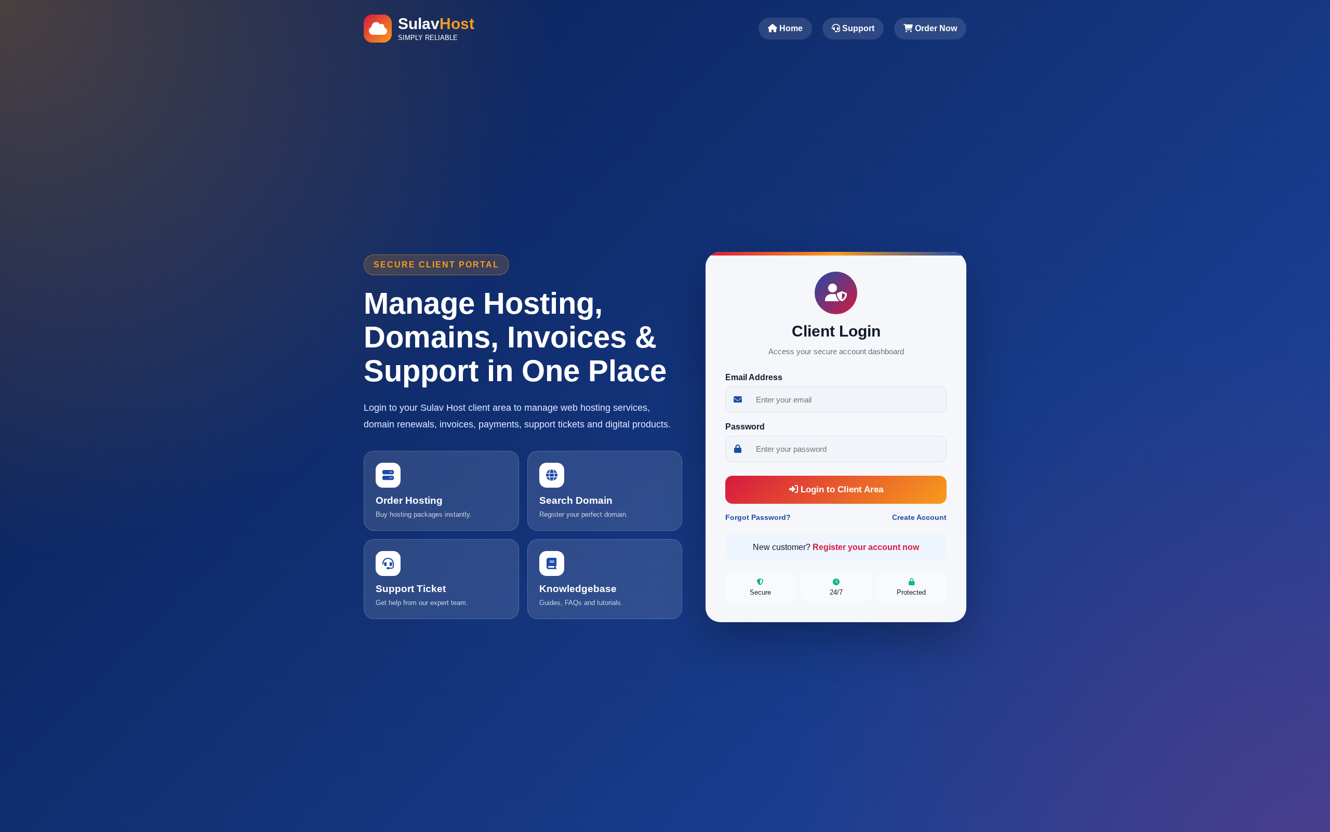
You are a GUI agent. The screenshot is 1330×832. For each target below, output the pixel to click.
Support (857, 28)
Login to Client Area (840, 489)
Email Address (753, 377)
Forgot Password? (758, 517)
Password (745, 426)
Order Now (935, 28)
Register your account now (866, 547)
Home (790, 28)
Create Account (919, 517)
